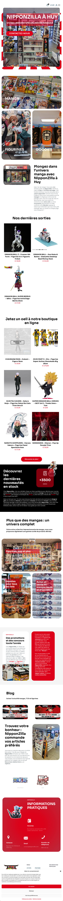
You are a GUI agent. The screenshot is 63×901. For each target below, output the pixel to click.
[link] (15, 712)
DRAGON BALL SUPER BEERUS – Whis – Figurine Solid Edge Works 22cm (17, 298)
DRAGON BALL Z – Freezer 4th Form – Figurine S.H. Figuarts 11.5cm (17, 256)
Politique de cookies (27, 899)
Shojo (31, 494)
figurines (42, 557)
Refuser (31, 891)
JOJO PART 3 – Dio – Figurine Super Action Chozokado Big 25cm (45, 361)
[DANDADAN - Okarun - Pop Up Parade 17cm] (45, 431)
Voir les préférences (31, 895)
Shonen (8, 494)
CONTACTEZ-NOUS (19, 33)
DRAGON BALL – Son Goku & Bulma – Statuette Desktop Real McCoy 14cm (45, 256)
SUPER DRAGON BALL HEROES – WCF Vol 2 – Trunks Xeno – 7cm (45, 403)
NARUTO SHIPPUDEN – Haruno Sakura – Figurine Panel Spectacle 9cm (17, 445)
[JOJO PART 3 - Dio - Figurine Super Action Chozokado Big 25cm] (45, 337)
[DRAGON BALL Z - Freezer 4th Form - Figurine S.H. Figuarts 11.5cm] (17, 240)
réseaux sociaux (40, 662)
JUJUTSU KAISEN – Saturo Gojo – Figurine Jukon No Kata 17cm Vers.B (17, 403)
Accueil (29, 868)
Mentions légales (37, 899)
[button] (60, 871)
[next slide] (56, 782)
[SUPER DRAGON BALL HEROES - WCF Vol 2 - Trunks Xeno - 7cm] (45, 387)
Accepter (31, 886)
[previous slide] (6, 782)
